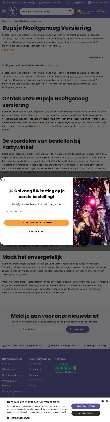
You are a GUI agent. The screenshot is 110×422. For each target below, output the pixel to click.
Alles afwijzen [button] (85, 413)
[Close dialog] (3, 180)
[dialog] (55, 410)
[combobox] (102, 401)
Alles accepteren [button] (86, 406)
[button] (37, 418)
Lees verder (12, 415)
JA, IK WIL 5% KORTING (36, 222)
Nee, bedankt (36, 231)
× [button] (107, 401)
